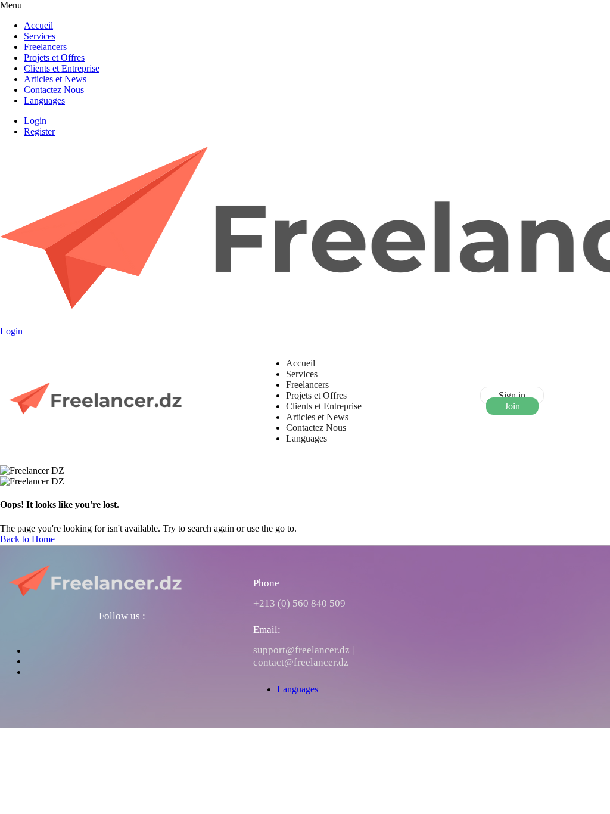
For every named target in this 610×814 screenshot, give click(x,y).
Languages (44, 100)
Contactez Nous (54, 90)
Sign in (512, 395)
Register (39, 131)
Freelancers (45, 47)
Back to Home (27, 539)
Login (35, 121)
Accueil (38, 25)
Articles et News (55, 79)
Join (512, 406)
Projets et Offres (54, 57)
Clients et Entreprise (61, 68)
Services (39, 36)
